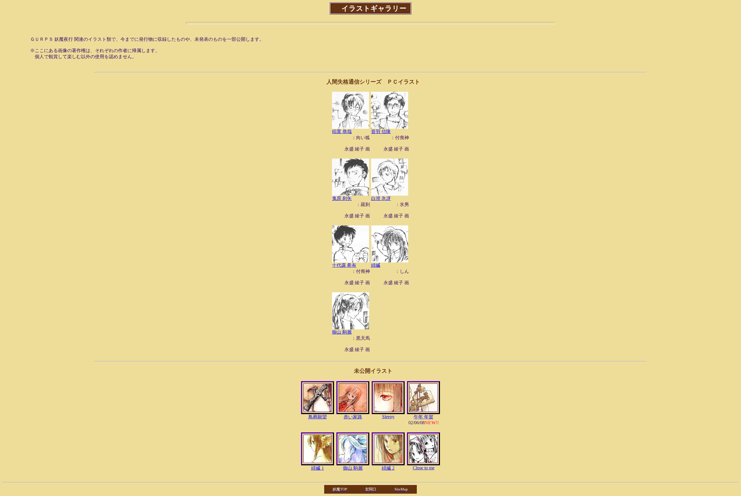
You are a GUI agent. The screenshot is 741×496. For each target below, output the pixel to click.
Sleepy (388, 416)
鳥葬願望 (317, 416)
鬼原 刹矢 (342, 198)
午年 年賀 (423, 416)
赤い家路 (353, 416)
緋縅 (375, 265)
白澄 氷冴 (381, 198)
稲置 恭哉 (342, 131)
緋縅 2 (388, 468)
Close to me (423, 467)
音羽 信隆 (381, 131)
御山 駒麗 (342, 332)
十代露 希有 (344, 265)
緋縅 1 (317, 468)
